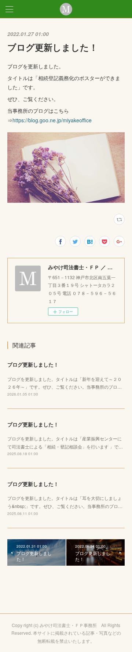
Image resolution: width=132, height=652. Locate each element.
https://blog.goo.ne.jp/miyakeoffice (52, 120)
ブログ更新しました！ (33, 364)
